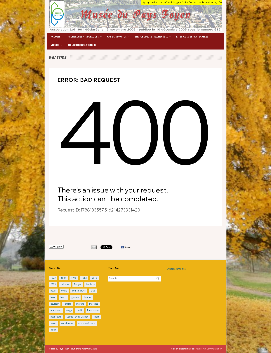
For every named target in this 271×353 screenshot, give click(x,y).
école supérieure (86, 323)
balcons (65, 284)
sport (96, 317)
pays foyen (56, 317)
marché (80, 304)
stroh (53, 323)
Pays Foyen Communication (209, 349)
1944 (63, 278)
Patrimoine (92, 310)
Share (127, 247)
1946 (73, 278)
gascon (75, 297)
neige (69, 310)
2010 (94, 278)
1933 (53, 278)
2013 (53, 284)
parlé (79, 310)
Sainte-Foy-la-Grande (77, 317)
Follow (58, 246)
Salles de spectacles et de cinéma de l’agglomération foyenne (153, 2)
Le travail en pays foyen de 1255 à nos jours (209, 2)
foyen (63, 297)
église (53, 329)
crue (93, 290)
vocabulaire (67, 323)
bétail (53, 290)
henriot (87, 297)
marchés (93, 304)
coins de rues (79, 290)
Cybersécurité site (176, 268)
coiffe (64, 290)
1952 (84, 278)
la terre (67, 304)
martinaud (56, 310)
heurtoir (55, 304)
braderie (90, 284)
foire (53, 297)
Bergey (77, 284)
